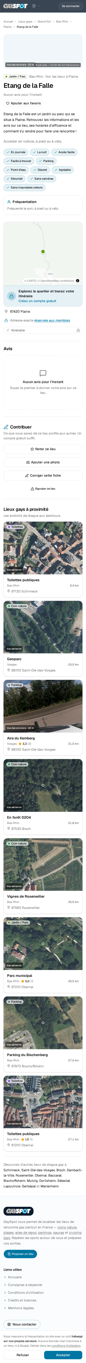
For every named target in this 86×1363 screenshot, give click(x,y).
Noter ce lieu (45, 449)
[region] (43, 254)
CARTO (31, 280)
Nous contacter (25, 1324)
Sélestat (63, 1181)
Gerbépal (29, 1186)
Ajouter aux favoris (26, 103)
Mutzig (32, 1181)
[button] (43, 251)
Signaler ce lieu (45, 489)
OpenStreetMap (49, 280)
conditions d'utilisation (66, 1346)
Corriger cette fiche (45, 475)
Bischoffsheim (14, 1181)
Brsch (60, 1170)
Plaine (7, 27)
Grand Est (44, 21)
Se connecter (71, 6)
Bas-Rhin (62, 21)
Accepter (63, 1355)
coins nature (67, 1227)
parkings (45, 1232)
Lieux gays (25, 21)
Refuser (23, 1355)
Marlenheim (50, 1186)
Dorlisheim (47, 1181)
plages (9, 1232)
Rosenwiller (24, 1175)
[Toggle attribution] (77, 280)
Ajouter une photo (45, 462)
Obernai (41, 1175)
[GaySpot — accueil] (15, 6)
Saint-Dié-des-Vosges (38, 1170)
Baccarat (55, 1175)
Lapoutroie (12, 1186)
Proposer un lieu (23, 1254)
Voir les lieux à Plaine (61, 76)
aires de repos (26, 1232)
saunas (58, 1232)
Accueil (8, 21)
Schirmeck (12, 1170)
